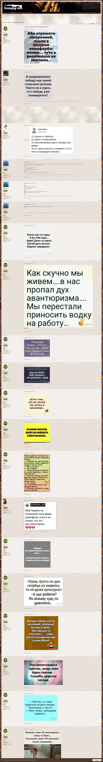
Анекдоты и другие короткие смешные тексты (12, 22)
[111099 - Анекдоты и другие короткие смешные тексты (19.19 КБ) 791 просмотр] (37, 433)
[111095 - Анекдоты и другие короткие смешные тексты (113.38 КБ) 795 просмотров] (58, 296)
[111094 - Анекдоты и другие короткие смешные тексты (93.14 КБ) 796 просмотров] (38, 241)
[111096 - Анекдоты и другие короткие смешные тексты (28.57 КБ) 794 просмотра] (37, 348)
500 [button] (98, 23)
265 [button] (94, 23)
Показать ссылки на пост (27, 66)
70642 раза (9, 84)
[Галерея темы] (23, 22)
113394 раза (9, 42)
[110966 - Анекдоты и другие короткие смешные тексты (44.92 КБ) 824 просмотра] (41, 47)
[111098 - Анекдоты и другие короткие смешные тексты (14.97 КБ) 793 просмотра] (37, 403)
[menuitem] (17, 12)
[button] (84, 23)
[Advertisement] (51, 18)
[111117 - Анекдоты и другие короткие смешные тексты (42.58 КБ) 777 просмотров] (43, 592)
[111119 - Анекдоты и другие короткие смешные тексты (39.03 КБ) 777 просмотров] (43, 672)
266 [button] (96, 23)
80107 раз (9, 177)
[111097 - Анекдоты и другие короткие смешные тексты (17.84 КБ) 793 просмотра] (37, 375)
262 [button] (88, 23)
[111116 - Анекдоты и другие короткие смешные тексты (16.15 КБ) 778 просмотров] (37, 554)
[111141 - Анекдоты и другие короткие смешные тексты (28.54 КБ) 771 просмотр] (40, 708)
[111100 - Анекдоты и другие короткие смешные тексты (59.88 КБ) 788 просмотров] (37, 473)
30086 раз (9, 512)
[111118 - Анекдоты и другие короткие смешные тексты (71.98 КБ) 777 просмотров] (41, 633)
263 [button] (90, 23)
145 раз (9, 137)
